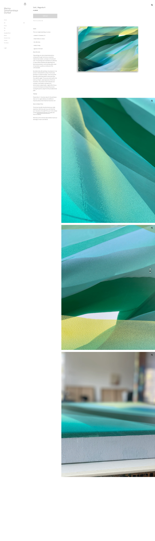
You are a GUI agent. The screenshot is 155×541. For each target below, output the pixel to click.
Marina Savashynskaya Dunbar (11, 10)
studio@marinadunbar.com (43, 112)
